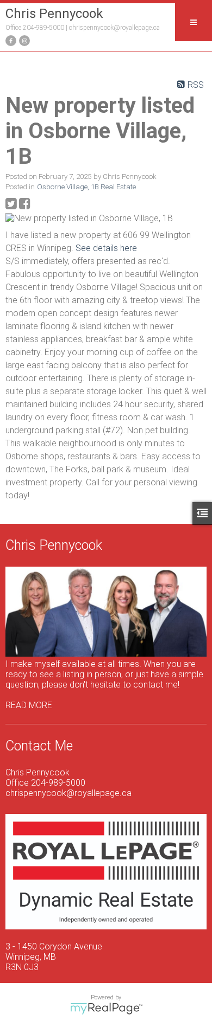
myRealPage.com (106, 1008)
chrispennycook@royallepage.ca (114, 27)
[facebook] (9, 40)
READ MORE (28, 705)
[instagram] (23, 40)
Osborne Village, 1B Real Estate (86, 187)
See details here (106, 248)
